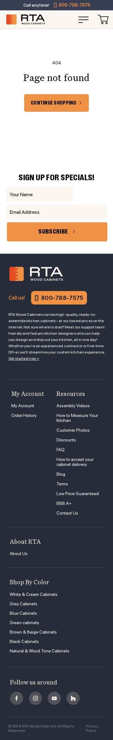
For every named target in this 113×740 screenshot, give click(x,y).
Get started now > (23, 358)
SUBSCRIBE (53, 231)
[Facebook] (16, 698)
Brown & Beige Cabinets (33, 632)
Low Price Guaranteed (77, 493)
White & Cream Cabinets (33, 594)
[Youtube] (54, 698)
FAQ (60, 449)
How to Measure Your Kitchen (77, 418)
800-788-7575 (74, 5)
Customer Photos (73, 430)
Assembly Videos (73, 405)
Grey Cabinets (23, 603)
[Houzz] (73, 698)
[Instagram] (35, 698)
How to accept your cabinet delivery (75, 462)
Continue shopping (53, 103)
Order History (24, 415)
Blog (60, 474)
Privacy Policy (92, 728)
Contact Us (67, 513)
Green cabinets (24, 622)
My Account (22, 405)
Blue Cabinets (23, 613)
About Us (19, 553)
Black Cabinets (24, 641)
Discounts (66, 439)
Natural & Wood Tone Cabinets (39, 650)
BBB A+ (64, 503)
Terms (62, 483)
